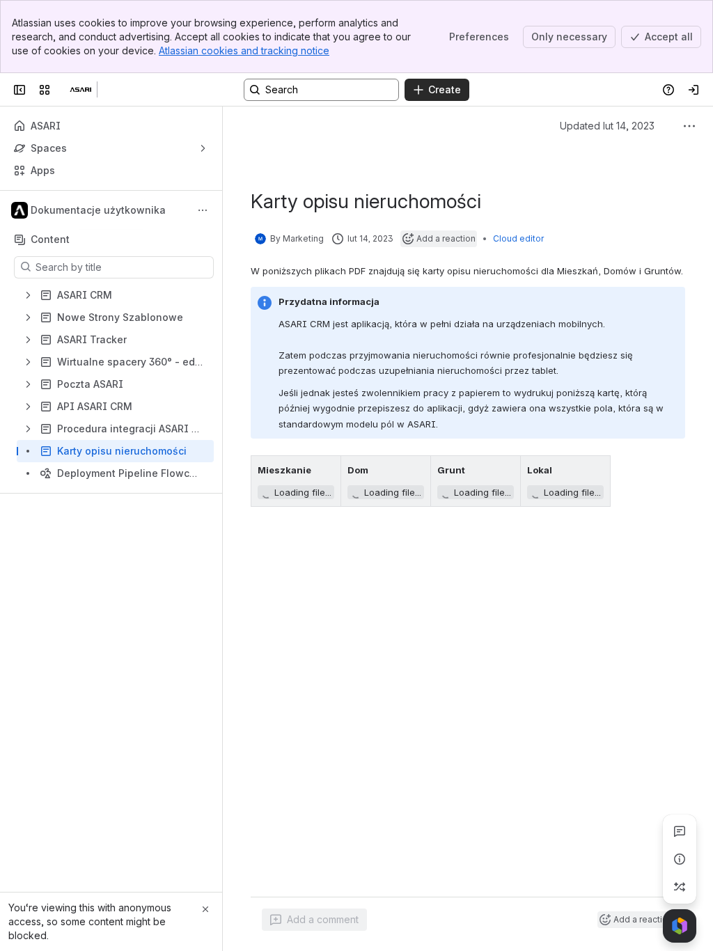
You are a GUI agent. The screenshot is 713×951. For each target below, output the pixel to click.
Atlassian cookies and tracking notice (244, 50)
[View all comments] (679, 831)
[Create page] (679, 887)
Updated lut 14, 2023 (607, 126)
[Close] (205, 909)
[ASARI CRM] (80, 90)
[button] (326, 470)
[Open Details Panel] (679, 859)
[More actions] (202, 210)
